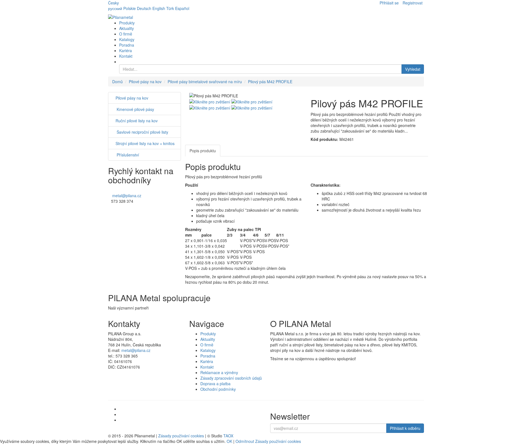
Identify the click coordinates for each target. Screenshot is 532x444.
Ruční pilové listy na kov (137, 120)
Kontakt (125, 56)
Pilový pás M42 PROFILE (270, 81)
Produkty (127, 23)
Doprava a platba (215, 383)
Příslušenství (127, 155)
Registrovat (413, 3)
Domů (117, 81)
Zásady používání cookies (181, 435)
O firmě (125, 34)
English (158, 8)
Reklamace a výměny (219, 372)
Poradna (126, 45)
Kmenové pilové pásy (135, 109)
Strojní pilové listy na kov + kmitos (145, 143)
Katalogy (126, 39)
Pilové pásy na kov (145, 81)
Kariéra (125, 50)
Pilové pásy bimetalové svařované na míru (205, 81)
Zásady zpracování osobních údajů (231, 378)
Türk (170, 8)
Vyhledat (412, 69)
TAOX (228, 435)
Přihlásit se (389, 3)
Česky (113, 3)
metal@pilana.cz (126, 195)
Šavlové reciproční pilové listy (142, 132)
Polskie (129, 8)
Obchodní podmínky (218, 389)
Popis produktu (203, 150)
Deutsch (144, 8)
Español (182, 8)
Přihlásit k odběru (405, 428)
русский (115, 8)
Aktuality (126, 28)
